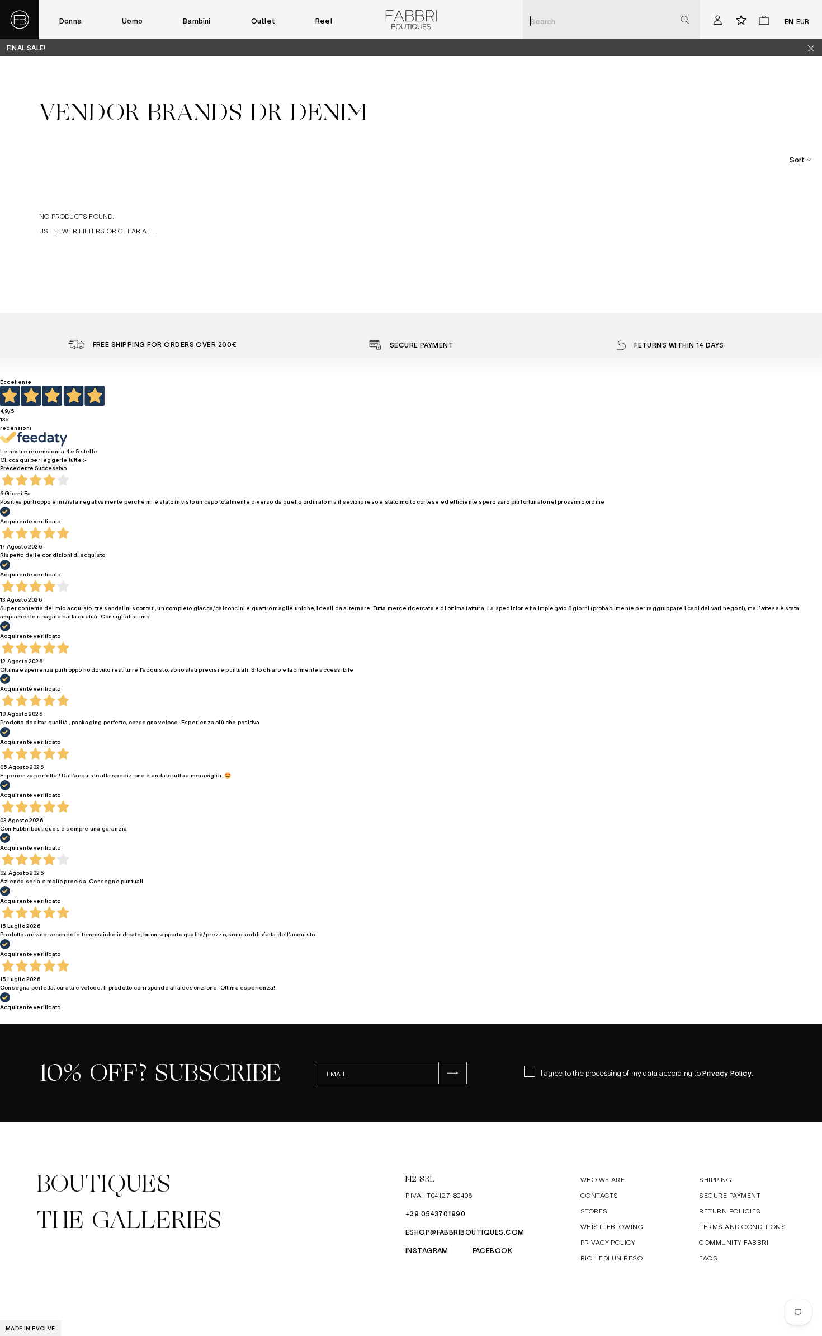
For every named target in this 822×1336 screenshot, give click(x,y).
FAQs (708, 1257)
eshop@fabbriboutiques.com (465, 1231)
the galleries (129, 1220)
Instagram (426, 1250)
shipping (715, 1179)
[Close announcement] (815, 48)
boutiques (103, 1184)
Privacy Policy (727, 1072)
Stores (594, 1210)
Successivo (51, 467)
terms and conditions (742, 1226)
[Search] (685, 20)
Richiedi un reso (611, 1257)
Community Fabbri (733, 1241)
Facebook (493, 1250)
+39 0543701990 (435, 1213)
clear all (136, 230)
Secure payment (729, 1194)
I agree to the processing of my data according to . (647, 1072)
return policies (729, 1210)
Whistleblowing (612, 1226)
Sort (797, 159)
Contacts (599, 1194)
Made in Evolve (30, 1328)
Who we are (602, 1179)
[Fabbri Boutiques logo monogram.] (19, 19)
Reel (323, 20)
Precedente (17, 467)
